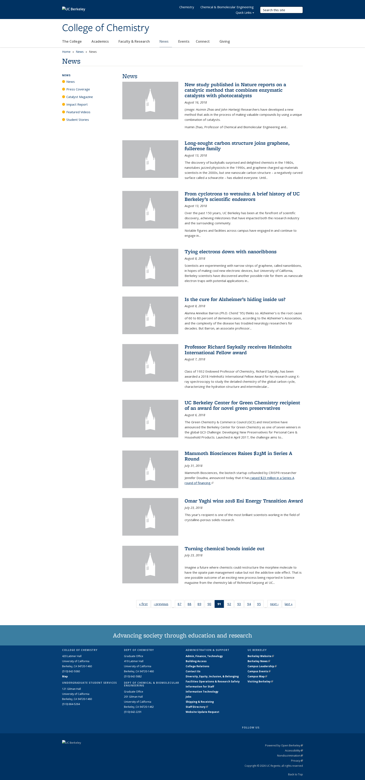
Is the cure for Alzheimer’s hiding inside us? (235, 299)
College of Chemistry (105, 28)
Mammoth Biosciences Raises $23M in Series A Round (238, 456)
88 (191, 605)
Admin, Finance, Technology (204, 656)
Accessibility (294, 750)
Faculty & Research (134, 41)
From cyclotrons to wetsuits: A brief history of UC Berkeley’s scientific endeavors (242, 196)
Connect (203, 41)
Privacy (297, 760)
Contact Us (193, 671)
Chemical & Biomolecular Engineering (227, 7)
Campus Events (259, 671)
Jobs (188, 696)
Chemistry (186, 7)
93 (240, 605)
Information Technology (202, 691)
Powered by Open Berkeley (284, 745)
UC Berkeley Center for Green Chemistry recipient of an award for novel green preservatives (242, 405)
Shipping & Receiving (200, 702)
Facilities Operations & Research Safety (213, 681)
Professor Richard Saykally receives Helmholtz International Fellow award (238, 349)
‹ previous (162, 604)
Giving (224, 41)
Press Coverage (78, 89)
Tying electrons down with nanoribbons (230, 251)
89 (200, 605)
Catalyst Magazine (79, 97)
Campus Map (257, 676)
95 (260, 605)
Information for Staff (200, 686)
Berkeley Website (261, 656)
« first (144, 604)
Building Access (196, 661)
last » (290, 604)
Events (183, 41)
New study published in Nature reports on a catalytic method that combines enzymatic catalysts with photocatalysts (235, 90)
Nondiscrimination (290, 755)
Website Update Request (202, 712)
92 (230, 605)
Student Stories (77, 119)
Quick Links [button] (244, 12)
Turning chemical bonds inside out (224, 548)
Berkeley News (259, 661)
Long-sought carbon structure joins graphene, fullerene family (237, 146)
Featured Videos (78, 112)
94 (250, 605)
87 (181, 605)
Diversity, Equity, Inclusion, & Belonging (212, 676)
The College (72, 41)
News (164, 41)
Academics (100, 41)
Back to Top (295, 774)
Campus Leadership (262, 666)
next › (275, 604)
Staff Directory (197, 707)
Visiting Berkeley (260, 681)
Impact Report (77, 104)
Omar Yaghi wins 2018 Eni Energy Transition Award (244, 500)
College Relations (197, 666)
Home (66, 52)
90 (210, 605)
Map (65, 676)
